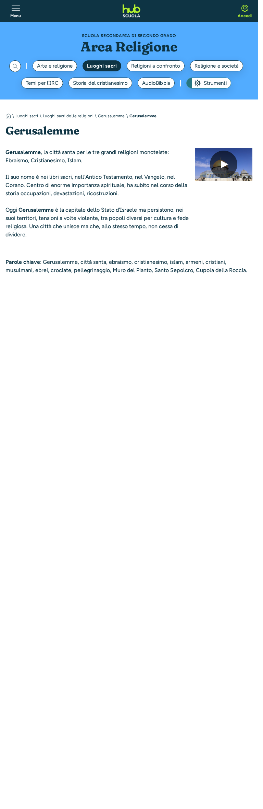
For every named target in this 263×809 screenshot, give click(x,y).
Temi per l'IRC (42, 83)
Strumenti (215, 83)
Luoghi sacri (102, 66)
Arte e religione (55, 66)
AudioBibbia (156, 83)
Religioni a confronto (155, 66)
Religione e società (217, 66)
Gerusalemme (111, 116)
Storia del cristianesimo (100, 83)
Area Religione (128, 46)
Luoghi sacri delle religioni (68, 116)
